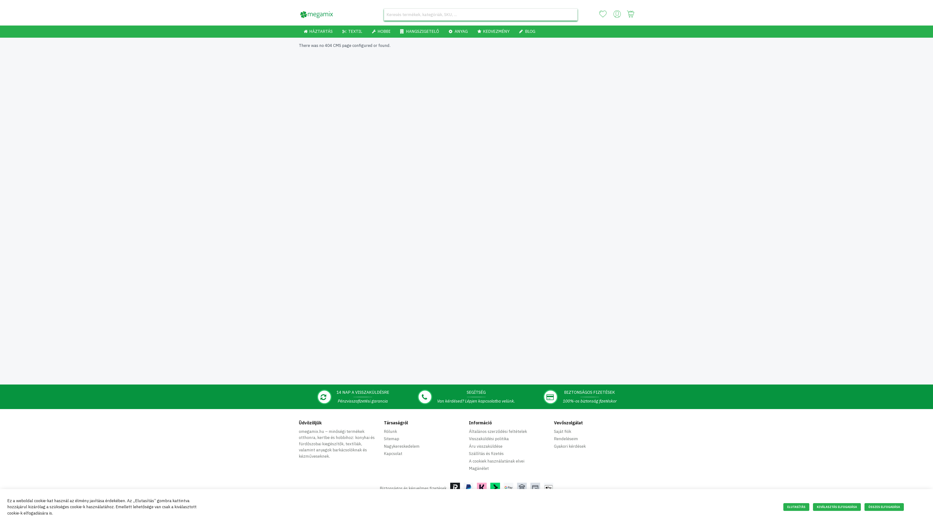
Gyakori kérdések (570, 446)
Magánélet (479, 468)
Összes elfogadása (884, 507)
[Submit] (571, 15)
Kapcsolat (393, 453)
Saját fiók (562, 431)
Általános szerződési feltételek (498, 431)
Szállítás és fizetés (486, 453)
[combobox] (481, 15)
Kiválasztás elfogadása (837, 507)
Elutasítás (796, 507)
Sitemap (391, 438)
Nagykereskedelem (402, 446)
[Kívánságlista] (602, 14)
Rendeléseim (566, 438)
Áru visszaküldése (485, 446)
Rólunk (390, 431)
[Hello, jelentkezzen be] (617, 15)
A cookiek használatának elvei (496, 461)
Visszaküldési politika (489, 438)
